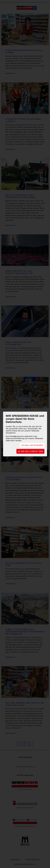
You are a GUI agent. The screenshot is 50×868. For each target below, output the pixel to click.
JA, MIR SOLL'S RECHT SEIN (30, 451)
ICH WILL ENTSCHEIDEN (32, 445)
